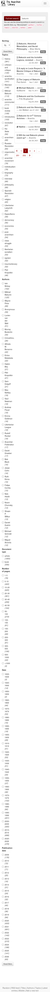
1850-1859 (7, 694)
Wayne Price (7, 303)
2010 (7, 862)
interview (8, 180)
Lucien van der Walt (7, 320)
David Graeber (8, 453)
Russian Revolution (8, 146)
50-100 (7, 614)
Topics (38, 988)
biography (8, 174)
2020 (7, 922)
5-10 (7, 582)
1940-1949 (7, 772)
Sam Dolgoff (8, 384)
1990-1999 (7, 815)
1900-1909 (7, 737)
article (7, 557)
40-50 (7, 606)
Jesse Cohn (7, 470)
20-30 (7, 594)
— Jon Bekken (31, 108)
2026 (7, 958)
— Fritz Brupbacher (31, 99)
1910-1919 (7, 746)
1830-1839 (7, 677)
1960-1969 (7, 789)
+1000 (7, 664)
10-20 (7, 588)
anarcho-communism (8, 102)
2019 (7, 916)
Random (6, 988)
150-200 (7, 631)
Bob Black (7, 462)
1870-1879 (7, 711)
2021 (7, 928)
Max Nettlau (8, 393)
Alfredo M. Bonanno (8, 348)
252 (24, 155)
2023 (7, 940)
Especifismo (8, 215)
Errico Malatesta (8, 358)
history (7, 60)
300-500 (7, 649)
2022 (7, 934)
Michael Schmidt (8, 534)
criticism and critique (8, 68)
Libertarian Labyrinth (8, 208)
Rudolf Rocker (8, 436)
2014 (7, 886)
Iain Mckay (7, 286)
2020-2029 (7, 841)
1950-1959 (7, 781)
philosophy (8, 186)
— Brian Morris (31, 47)
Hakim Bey (7, 367)
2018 (7, 910)
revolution (8, 124)
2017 (7, 904)
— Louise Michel (32, 128)
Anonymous (8, 310)
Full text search (12, 18)
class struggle (8, 243)
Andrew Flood (8, 410)
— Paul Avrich (31, 80)
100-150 (7, 623)
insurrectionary (8, 265)
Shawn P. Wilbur (7, 515)
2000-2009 (7, 824)
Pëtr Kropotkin (8, 375)
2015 (7, 892)
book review (7, 111)
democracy (8, 221)
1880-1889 (7, 720)
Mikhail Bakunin (8, 93)
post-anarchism (8, 235)
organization (8, 153)
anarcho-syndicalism (8, 79)
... (39, 150)
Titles (23, 988)
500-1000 (7, 657)
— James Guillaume (31, 89)
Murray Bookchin (8, 332)
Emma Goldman (8, 419)
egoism (8, 259)
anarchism (8, 138)
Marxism (8, 86)
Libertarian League (8, 427)
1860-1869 (7, 703)
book (7, 563)
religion (8, 200)
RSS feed (15, 988)
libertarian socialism (8, 252)
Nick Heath (7, 496)
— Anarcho (31, 60)
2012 (7, 874)
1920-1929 (7, 755)
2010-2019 (7, 833)
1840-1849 (7, 685)
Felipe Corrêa (8, 488)
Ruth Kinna (7, 479)
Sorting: (5, 40)
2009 (7, 856)
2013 (7, 880)
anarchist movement (8, 161)
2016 (7, 898)
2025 (7, 952)
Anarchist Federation (8, 445)
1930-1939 (7, 763)
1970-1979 (7, 798)
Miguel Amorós (8, 542)
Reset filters (7, 51)
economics (8, 227)
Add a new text (32, 990)
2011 (7, 868)
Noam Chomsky (8, 505)
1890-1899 (7, 729)
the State (7, 131)
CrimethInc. (8, 339)
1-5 (6, 576)
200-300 (7, 640)
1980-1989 (7, 807)
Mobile (21, 990)
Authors (30, 988)
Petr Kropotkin (8, 273)
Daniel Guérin (7, 525)
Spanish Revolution (8, 193)
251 (17, 155)
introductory (8, 118)
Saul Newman (8, 401)
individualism (8, 168)
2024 (7, 946)
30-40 (7, 600)
